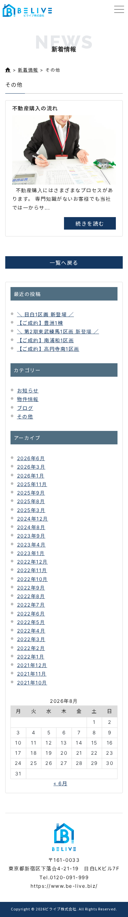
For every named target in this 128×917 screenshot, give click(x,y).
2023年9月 (31, 536)
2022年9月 (31, 588)
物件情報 (28, 399)
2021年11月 (32, 674)
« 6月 (60, 783)
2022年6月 (31, 614)
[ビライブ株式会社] (27, 10)
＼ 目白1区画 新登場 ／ (45, 314)
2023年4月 (31, 545)
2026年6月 (31, 458)
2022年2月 (31, 648)
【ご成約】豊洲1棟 (40, 323)
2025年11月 (32, 484)
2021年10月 (32, 683)
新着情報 (28, 70)
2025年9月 (31, 493)
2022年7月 (31, 605)
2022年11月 (32, 570)
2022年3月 (31, 639)
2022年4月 (31, 631)
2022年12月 (32, 562)
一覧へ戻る (64, 262)
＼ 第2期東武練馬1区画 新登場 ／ (58, 331)
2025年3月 (31, 510)
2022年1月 (31, 657)
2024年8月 (31, 527)
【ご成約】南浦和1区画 (45, 340)
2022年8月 (31, 596)
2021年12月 (32, 665)
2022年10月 (32, 579)
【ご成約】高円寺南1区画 (48, 349)
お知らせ (28, 391)
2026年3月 (31, 467)
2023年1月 (31, 553)
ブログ (25, 408)
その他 (25, 417)
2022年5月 (31, 622)
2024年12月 (32, 519)
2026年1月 (31, 476)
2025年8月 (31, 501)
